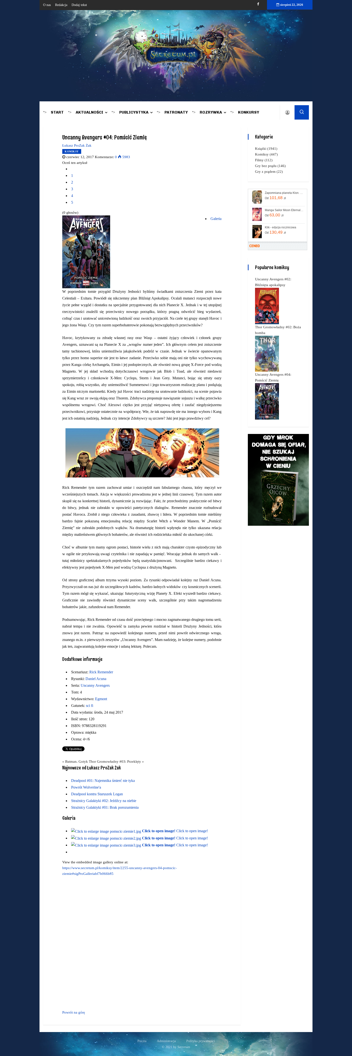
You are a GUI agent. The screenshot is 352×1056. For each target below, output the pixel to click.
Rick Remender (101, 672)
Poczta (141, 1041)
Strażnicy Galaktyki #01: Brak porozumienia (105, 807)
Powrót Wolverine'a (86, 787)
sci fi (89, 706)
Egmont (101, 699)
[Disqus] (141, 942)
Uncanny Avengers (95, 685)
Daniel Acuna (95, 679)
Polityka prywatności (200, 1041)
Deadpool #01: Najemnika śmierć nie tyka (103, 781)
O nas (47, 5)
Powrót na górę (73, 1012)
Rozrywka (211, 112)
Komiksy (72, 151)
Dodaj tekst (79, 5)
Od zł (275, 197)
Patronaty (176, 112)
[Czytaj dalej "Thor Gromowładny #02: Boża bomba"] (267, 353)
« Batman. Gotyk (75, 761)
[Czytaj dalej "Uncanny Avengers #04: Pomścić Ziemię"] (267, 401)
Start (57, 112)
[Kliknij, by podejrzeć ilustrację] (86, 252)
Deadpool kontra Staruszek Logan (97, 794)
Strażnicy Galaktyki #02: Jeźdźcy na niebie (103, 801)
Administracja (166, 1041)
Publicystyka (133, 112)
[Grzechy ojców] (278, 479)
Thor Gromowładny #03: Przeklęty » (116, 761)
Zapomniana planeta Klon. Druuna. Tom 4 (284, 193)
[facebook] (258, 4)
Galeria (215, 219)
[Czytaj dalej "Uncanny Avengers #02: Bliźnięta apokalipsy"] (267, 306)
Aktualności (89, 112)
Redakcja (61, 5)
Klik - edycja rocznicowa (280, 227)
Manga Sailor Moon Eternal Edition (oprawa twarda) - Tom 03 (284, 210)
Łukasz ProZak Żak (76, 145)
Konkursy (248, 112)
